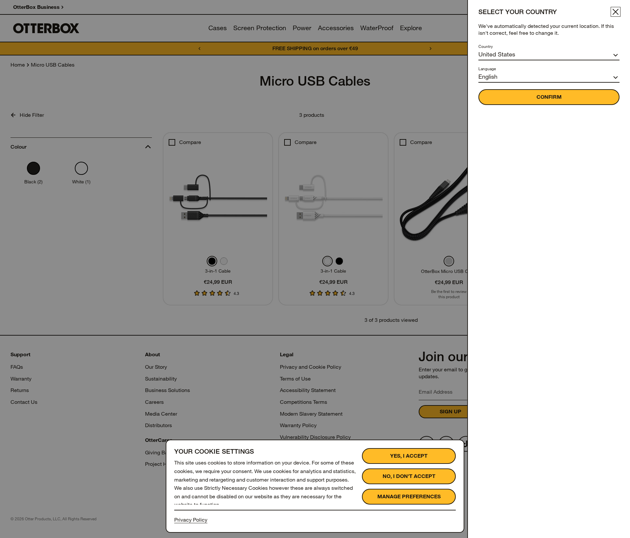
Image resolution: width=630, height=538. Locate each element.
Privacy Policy (190, 520)
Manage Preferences (409, 496)
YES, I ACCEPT (409, 456)
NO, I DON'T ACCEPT (409, 476)
